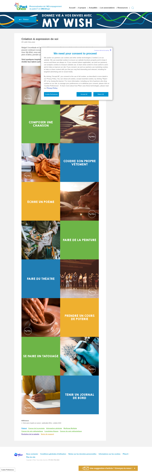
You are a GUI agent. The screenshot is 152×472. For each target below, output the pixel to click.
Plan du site (30, 457)
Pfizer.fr (125, 454)
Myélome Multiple (70, 428)
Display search (133, 8)
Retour (26, 19)
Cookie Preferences (7, 470)
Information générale (54, 428)
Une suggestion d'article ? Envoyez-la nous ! (111, 468)
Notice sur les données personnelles (82, 454)
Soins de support (47, 434)
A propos (82, 8)
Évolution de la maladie (30, 434)
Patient (24, 428)
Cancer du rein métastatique (32, 431)
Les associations (107, 8)
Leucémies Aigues (51, 431)
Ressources (123, 8)
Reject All (101, 94)
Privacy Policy (52, 88)
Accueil (72, 8)
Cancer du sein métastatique (71, 431)
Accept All (84, 94)
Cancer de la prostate (36, 428)
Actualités (93, 8)
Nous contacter (32, 454)
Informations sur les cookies (109, 454)
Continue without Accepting (102, 50)
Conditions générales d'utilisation (53, 454)
